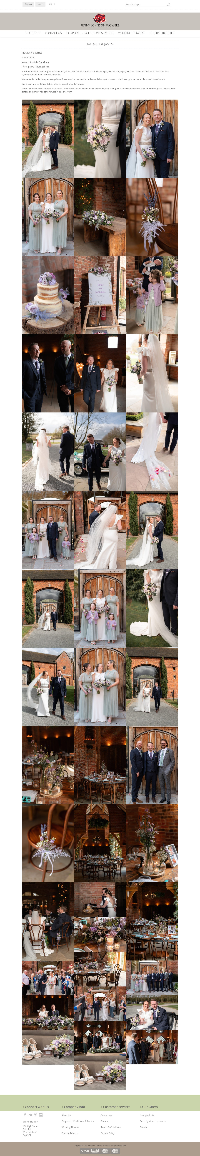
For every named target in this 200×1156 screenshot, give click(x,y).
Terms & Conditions (111, 1127)
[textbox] (148, 4)
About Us (66, 1115)
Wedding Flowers (131, 33)
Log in (40, 4)
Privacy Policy (108, 1133)
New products (147, 1115)
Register (28, 4)
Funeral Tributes (161, 33)
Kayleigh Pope (42, 66)
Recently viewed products (153, 1121)
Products (33, 33)
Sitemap (105, 1121)
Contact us (53, 33)
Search (143, 1127)
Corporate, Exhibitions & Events (89, 33)
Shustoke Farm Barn (39, 62)
